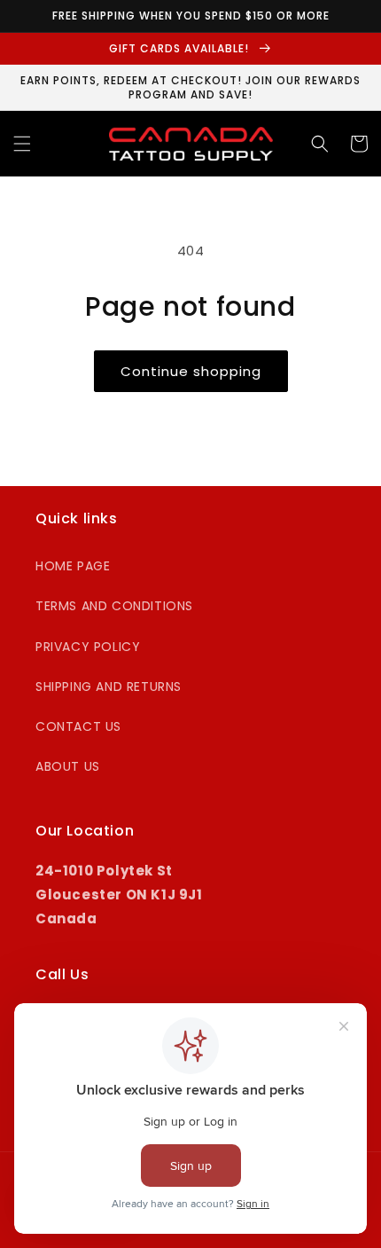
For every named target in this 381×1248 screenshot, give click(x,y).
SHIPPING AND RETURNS (108, 686)
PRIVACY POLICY (87, 646)
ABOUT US (67, 766)
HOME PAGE (72, 566)
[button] (22, 143)
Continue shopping (191, 371)
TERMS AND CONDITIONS (114, 606)
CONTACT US (78, 726)
